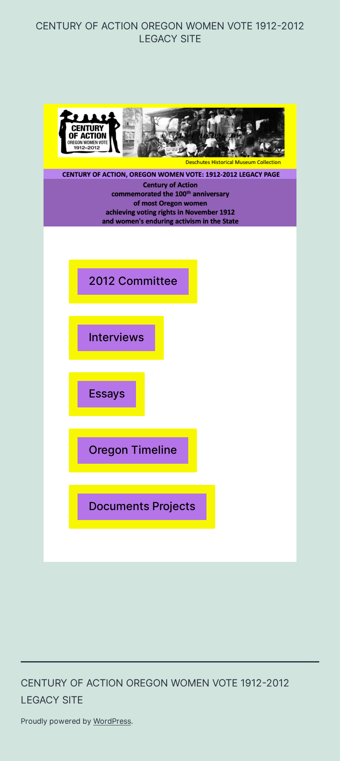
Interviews (116, 337)
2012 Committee (133, 281)
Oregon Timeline (133, 450)
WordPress (112, 721)
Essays (107, 393)
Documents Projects (142, 506)
